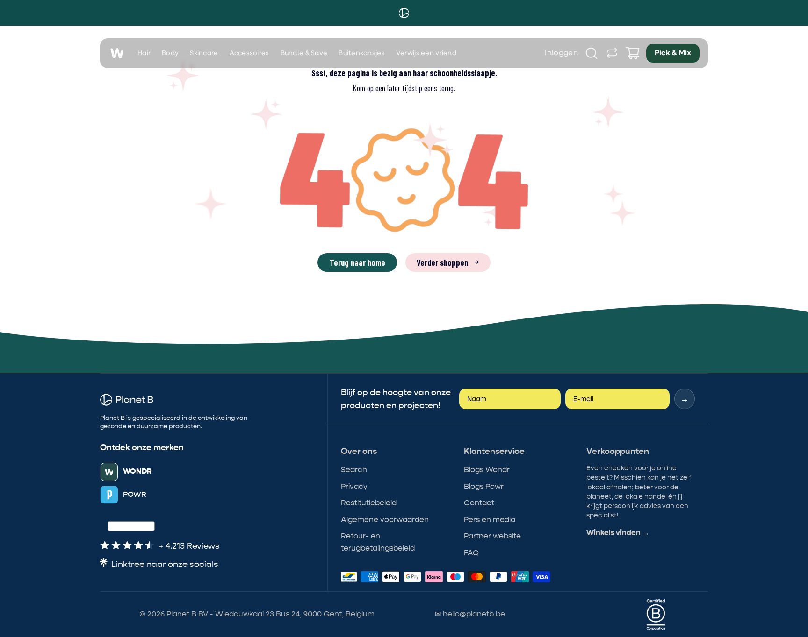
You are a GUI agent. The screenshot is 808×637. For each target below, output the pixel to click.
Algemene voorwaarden (385, 519)
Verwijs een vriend (426, 53)
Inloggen (561, 53)
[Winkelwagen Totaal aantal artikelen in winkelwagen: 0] (633, 53)
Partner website (492, 535)
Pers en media (489, 519)
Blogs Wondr (487, 469)
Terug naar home (357, 262)
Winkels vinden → (617, 533)
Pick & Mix (673, 53)
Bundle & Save (304, 53)
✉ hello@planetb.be (470, 613)
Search (354, 469)
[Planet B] (404, 13)
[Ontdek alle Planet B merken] (612, 53)
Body (170, 53)
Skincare (204, 53)
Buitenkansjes (362, 53)
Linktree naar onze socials (164, 564)
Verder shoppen (448, 262)
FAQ (471, 552)
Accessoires (249, 53)
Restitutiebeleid (369, 502)
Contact (479, 502)
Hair (144, 53)
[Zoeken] (591, 53)
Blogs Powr (484, 486)
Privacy (354, 486)
